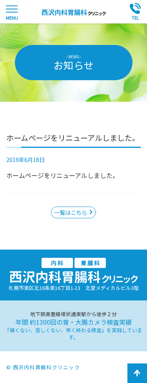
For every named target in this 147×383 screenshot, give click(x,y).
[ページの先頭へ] (137, 373)
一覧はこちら (70, 212)
